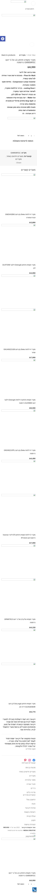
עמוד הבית (31, 55)
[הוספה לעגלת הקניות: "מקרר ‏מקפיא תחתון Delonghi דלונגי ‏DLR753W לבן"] (32, 260)
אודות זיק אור (30, 808)
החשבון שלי (30, 800)
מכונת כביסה (30, 768)
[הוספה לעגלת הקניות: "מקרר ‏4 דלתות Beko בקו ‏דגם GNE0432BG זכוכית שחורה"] (32, 210)
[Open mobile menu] (33, 3)
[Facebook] (33, 760)
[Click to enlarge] (32, 44)
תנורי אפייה (31, 784)
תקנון (33, 820)
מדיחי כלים (31, 792)
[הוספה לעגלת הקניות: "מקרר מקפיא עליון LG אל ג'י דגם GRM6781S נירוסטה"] (32, 615)
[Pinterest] (25, 760)
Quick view (27, 210)
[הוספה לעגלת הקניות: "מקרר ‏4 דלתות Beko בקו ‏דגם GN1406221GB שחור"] (32, 345)
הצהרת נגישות (29, 824)
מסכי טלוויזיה (30, 780)
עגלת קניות (31, 816)
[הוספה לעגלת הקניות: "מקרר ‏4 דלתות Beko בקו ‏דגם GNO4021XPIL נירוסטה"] (32, 446)
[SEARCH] (4, 9)
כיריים (33, 788)
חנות (33, 804)
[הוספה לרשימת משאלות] (15, 210)
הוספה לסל (20, 135)
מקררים (22, 55)
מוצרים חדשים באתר (15, 156)
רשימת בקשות (29, 812)
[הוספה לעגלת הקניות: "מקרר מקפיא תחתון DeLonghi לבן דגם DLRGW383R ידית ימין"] (32, 699)
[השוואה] (21, 210)
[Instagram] (29, 760)
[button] (2, 38)
